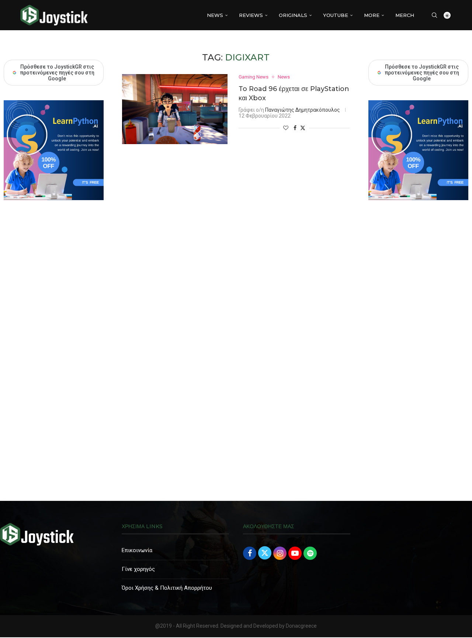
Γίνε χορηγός (138, 569)
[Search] (434, 15)
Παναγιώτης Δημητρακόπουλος (302, 110)
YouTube (335, 15)
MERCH (404, 15)
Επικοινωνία (137, 550)
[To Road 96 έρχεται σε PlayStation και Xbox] (175, 109)
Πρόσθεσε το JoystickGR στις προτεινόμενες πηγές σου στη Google (422, 72)
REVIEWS (251, 15)
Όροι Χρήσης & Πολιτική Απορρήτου (167, 588)
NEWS (215, 15)
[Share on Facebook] (295, 128)
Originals (293, 15)
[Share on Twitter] (302, 128)
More (371, 15)
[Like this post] (285, 128)
